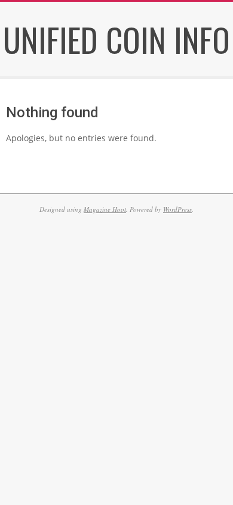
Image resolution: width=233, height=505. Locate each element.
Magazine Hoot (105, 209)
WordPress (177, 209)
